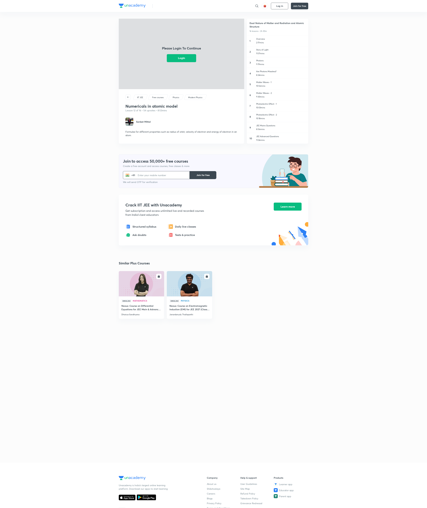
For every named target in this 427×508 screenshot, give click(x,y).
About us (211, 484)
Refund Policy (247, 493)
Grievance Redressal (251, 503)
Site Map (245, 488)
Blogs (209, 498)
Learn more (288, 206)
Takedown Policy (249, 498)
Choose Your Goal (170, 6)
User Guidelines (248, 484)
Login (181, 58)
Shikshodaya (213, 488)
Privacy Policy (214, 503)
